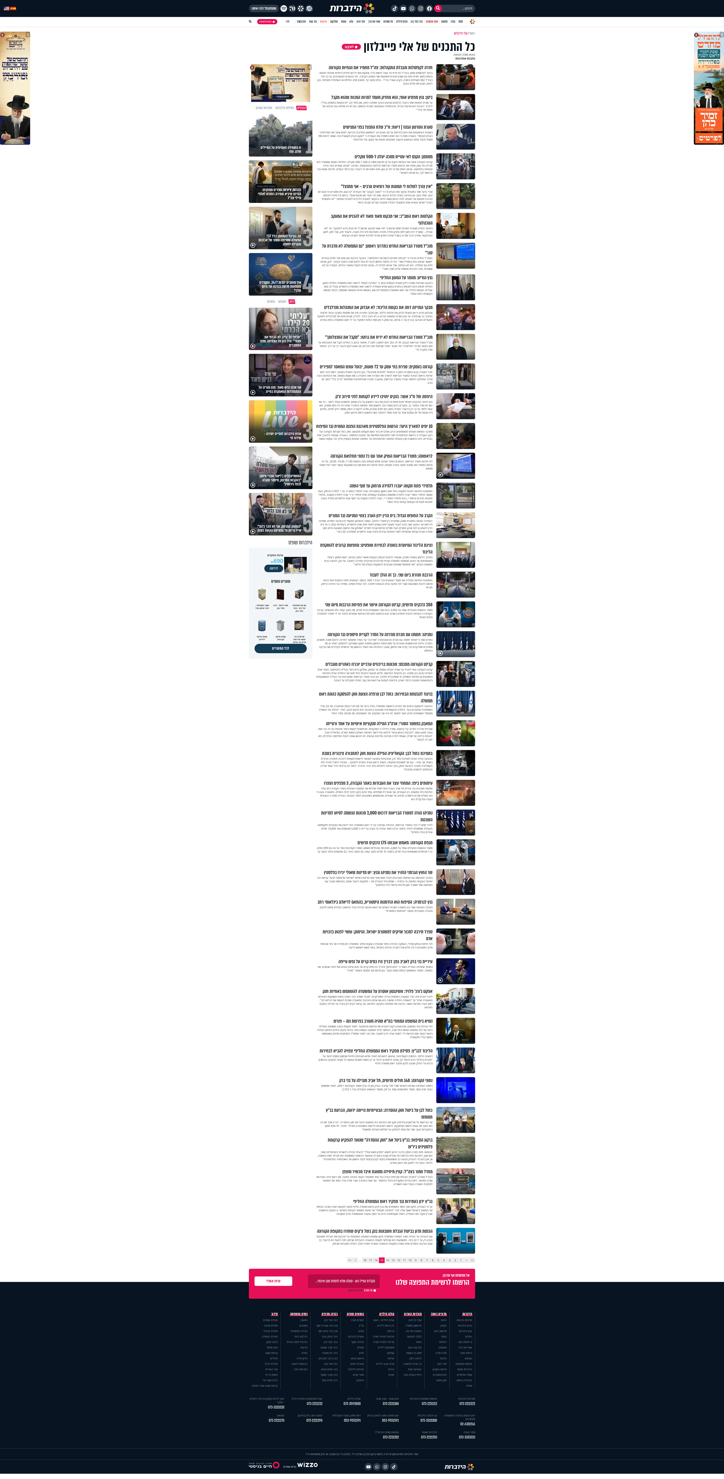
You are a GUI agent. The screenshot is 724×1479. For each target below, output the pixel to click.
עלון (351, 21)
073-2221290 (314, 1420)
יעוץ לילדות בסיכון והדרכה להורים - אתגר (267, 1400)
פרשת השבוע (439, 1369)
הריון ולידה (302, 1358)
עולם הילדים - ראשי (383, 1320)
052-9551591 (390, 1420)
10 (410, 1260)
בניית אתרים (289, 1466)
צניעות (304, 1347)
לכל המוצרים (280, 648)
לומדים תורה (357, 1320)
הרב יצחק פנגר (329, 1336)
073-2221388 (391, 1403)
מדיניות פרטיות (464, 1320)
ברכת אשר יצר (270, 1380)
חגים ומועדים (440, 1375)
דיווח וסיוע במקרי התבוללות (346, 1415)
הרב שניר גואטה (329, 1347)
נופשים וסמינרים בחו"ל (387, 1432)
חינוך (361, 1353)
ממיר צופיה (469, 1432)
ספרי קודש (358, 1375)
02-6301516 (467, 1424)
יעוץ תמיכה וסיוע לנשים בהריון (383, 1415)
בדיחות (390, 1331)
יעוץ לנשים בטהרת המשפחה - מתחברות (459, 1417)
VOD (461, 21)
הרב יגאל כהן (331, 1342)
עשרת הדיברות (356, 1336)
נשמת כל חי (271, 1375)
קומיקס (390, 1353)
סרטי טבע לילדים (385, 1364)
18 (364, 1260)
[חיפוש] (438, 8)
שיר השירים (271, 1369)
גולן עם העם (415, 1347)
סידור (274, 1314)
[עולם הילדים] (309, 8)
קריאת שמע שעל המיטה (265, 1385)
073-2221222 (467, 1403)
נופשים (468, 1358)
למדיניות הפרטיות (355, 1290)
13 (393, 1260)
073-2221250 (429, 1437)
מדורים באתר (439, 1314)
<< (472, 1260)
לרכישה (274, 568)
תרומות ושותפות (464, 1364)
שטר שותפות (432, 21)
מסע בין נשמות (414, 1353)
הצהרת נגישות (464, 1380)
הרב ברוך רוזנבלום (328, 1358)
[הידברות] (352, 8)
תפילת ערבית (271, 1331)
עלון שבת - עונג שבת (387, 1398)
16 (376, 1260)
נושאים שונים (355, 1314)
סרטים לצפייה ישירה (383, 1336)
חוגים (391, 1375)
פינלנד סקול (357, 1342)
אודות (469, 1385)
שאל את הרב (374, 21)
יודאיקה (360, 1380)
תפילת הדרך (271, 1364)
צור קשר (313, 21)
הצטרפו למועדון (265, 21)
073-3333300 (428, 1420)
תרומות (323, 21)
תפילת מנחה (271, 1325)
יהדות (444, 1320)
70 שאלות (388, 21)
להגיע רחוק (415, 1358)
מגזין (453, 21)
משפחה (442, 1347)
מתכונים (303, 1325)
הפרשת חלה (301, 1369)
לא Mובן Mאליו (414, 1325)
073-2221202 (391, 1437)
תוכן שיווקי (441, 1380)
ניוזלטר (468, 1336)
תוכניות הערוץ (413, 1314)
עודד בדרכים (415, 1320)
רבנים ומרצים (330, 1314)
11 (404, 1260)
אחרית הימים (357, 1364)
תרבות (443, 1358)
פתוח (419, 1342)
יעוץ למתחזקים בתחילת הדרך (306, 1398)
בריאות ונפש (357, 1358)
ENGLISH (301, 21)
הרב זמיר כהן (417, 21)
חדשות (444, 21)
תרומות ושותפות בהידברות (423, 1398)
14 (387, 1260)
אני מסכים (360, 1290)
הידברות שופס (464, 1369)
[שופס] (300, 8)
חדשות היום (440, 1331)
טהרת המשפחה (299, 1331)
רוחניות (443, 1342)
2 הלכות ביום (465, 1342)
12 (398, 1260)
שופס (343, 21)
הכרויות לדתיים (356, 1369)
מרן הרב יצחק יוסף (328, 1331)
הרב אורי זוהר (331, 1364)
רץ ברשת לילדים (385, 1325)
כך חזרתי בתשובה (412, 1364)
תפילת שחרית (270, 1320)
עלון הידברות (465, 1331)
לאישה (304, 1320)
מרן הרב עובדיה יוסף (327, 1325)
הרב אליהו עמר (330, 1380)
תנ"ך (361, 1325)
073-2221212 (429, 1403)
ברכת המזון (272, 1342)
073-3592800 (352, 1403)
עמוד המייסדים (464, 1375)
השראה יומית (415, 1369)
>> (349, 1260)
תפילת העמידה (270, 1336)
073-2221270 (276, 1420)
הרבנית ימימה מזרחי (297, 1342)
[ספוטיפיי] (284, 8)
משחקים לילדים (386, 1347)
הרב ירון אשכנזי (330, 1353)
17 (370, 1260)
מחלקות (334, 21)
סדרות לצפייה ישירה (383, 1342)
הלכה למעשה (414, 1336)
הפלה (304, 1353)
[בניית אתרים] (307, 1466)
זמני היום (361, 21)
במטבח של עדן (414, 1331)
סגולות (360, 1347)
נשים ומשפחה (299, 1314)
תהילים (274, 1358)
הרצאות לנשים (300, 1364)
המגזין (443, 1325)
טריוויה (390, 1358)
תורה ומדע (441, 1353)
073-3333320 (276, 1407)
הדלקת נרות (301, 1336)
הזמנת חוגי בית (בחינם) (310, 1415)
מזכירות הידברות (466, 1398)
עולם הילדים (402, 21)
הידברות (467, 1314)
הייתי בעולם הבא (413, 1375)
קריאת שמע (271, 1353)
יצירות (391, 1369)
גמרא (361, 1331)
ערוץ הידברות (465, 1325)
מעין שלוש (272, 1347)
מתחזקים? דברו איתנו (264, 8)
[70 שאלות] (292, 8)
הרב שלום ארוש (329, 1369)
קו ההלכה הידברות (427, 1415)
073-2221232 (314, 1403)
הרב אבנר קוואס (329, 1375)
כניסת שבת (466, 1353)
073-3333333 (467, 1437)
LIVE (288, 22)
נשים (444, 1336)
